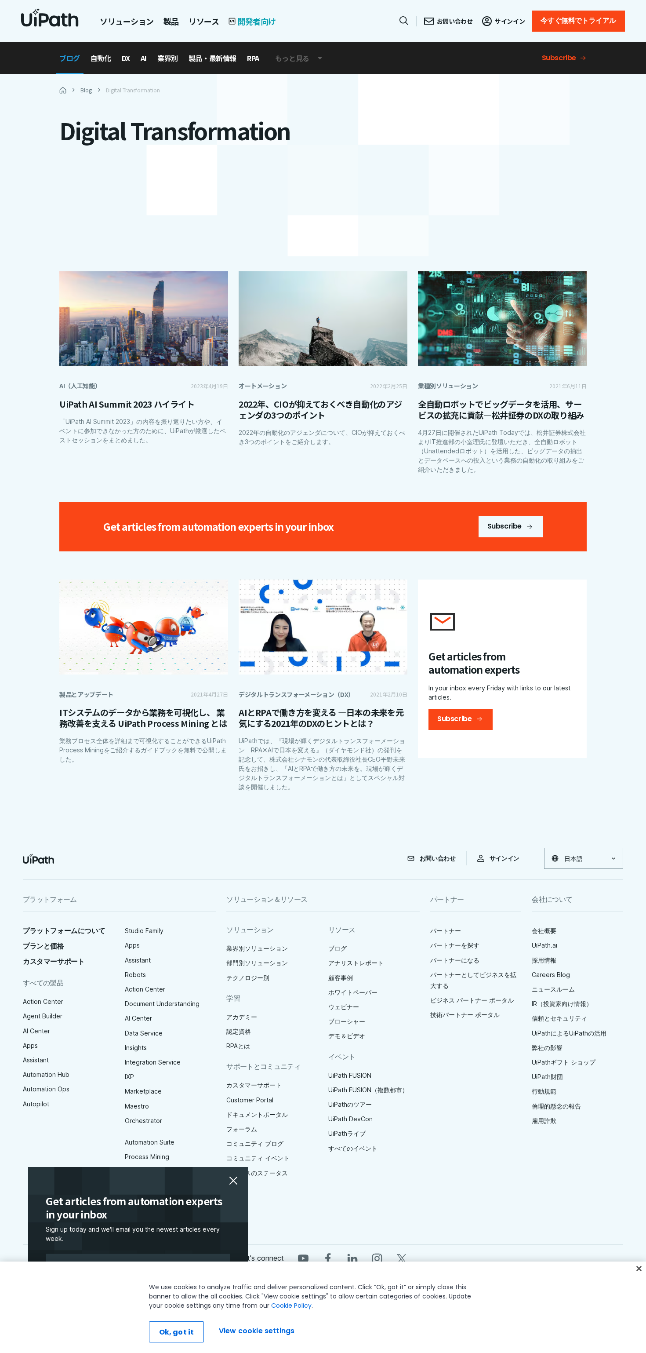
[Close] (639, 1268)
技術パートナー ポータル (465, 1014)
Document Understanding (162, 1003)
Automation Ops (46, 1089)
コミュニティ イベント (258, 1158)
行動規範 (544, 1091)
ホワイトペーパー (352, 992)
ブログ (69, 58)
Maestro (137, 1106)
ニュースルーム (553, 989)
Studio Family (144, 930)
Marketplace (143, 1091)
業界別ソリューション (257, 948)
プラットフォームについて (64, 931)
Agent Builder (42, 1016)
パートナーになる (454, 960)
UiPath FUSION (349, 1075)
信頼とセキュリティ (559, 1018)
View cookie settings (256, 1331)
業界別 (167, 58)
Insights (136, 1047)
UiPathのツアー (350, 1104)
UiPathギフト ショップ (563, 1062)
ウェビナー (343, 1006)
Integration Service (153, 1062)
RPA (253, 58)
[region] (323, 1307)
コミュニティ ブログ (254, 1143)
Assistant (36, 1060)
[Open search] (404, 21)
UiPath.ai (544, 945)
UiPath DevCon (350, 1119)
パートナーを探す (454, 945)
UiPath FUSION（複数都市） (368, 1090)
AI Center (36, 1031)
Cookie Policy (291, 1305)
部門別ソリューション (257, 962)
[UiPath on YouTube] (303, 1257)
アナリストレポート (356, 962)
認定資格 (238, 1031)
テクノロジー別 (247, 977)
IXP (129, 1076)
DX (126, 58)
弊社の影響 (547, 1047)
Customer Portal (249, 1100)
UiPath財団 (547, 1076)
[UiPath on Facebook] (328, 1257)
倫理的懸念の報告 (556, 1106)
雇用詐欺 (544, 1120)
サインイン (504, 858)
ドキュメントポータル (257, 1114)
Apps (30, 1045)
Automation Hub (46, 1074)
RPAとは (238, 1046)
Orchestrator (143, 1120)
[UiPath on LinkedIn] (352, 1257)
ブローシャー (346, 1021)
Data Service (144, 1033)
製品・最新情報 (212, 58)
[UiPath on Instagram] (377, 1257)
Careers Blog (551, 974)
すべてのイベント (352, 1148)
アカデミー (241, 1017)
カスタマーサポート (53, 961)
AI (144, 58)
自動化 (101, 58)
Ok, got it (176, 1332)
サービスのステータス (257, 1173)
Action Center (43, 1001)
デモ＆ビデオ (346, 1035)
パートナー (445, 930)
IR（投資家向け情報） (562, 1003)
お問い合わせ (438, 858)
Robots (135, 974)
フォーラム (241, 1129)
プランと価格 (43, 946)
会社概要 (544, 930)
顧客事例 (340, 977)
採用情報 (544, 960)
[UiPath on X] (401, 1257)
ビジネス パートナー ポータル (472, 1000)
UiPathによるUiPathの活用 (569, 1033)
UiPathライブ (347, 1133)
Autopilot (36, 1104)
